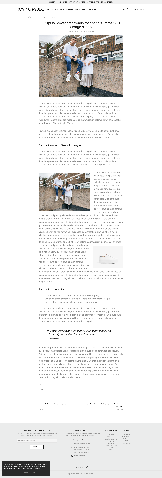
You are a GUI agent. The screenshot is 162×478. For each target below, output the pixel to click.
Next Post (120, 409)
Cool (41, 389)
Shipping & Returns (111, 439)
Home (18, 17)
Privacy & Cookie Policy (111, 446)
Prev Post (42, 409)
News (22, 17)
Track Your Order (125, 439)
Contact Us (111, 436)
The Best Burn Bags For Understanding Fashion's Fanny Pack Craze (103, 405)
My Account (126, 434)
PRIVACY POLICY (30, 472)
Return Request (126, 443)
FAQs (111, 450)
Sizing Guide (126, 436)
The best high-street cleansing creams (52, 404)
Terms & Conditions (111, 442)
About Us (111, 434)
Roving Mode (30, 9)
